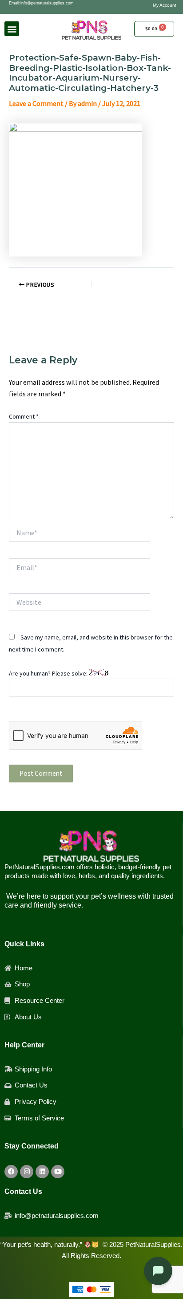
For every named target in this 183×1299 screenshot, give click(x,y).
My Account (164, 5)
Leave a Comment (36, 103)
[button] (11, 28)
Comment (24, 416)
